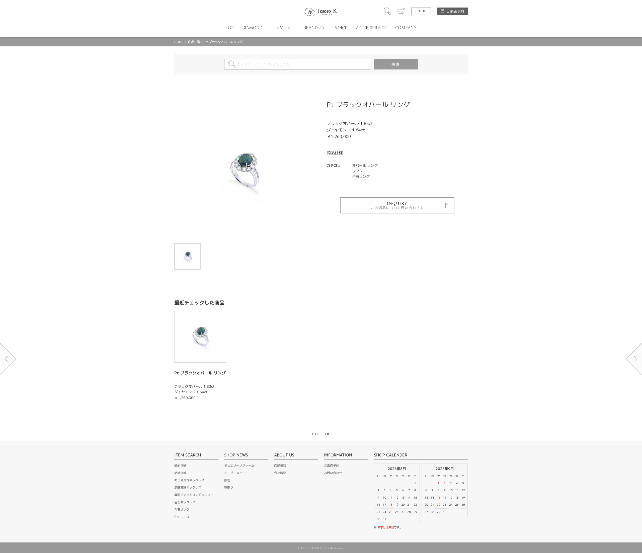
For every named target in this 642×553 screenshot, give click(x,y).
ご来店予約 (455, 11)
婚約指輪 (180, 465)
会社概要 (280, 473)
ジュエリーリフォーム (239, 465)
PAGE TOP (321, 434)
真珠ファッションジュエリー (193, 495)
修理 (227, 480)
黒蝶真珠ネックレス (187, 487)
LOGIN (421, 11)
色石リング (181, 509)
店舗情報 (280, 465)
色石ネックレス (184, 502)
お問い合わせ (333, 473)
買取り (228, 487)
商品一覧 (194, 42)
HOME (178, 42)
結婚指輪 (180, 473)
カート (401, 11)
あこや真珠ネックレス (189, 480)
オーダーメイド (234, 473)
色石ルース (181, 517)
